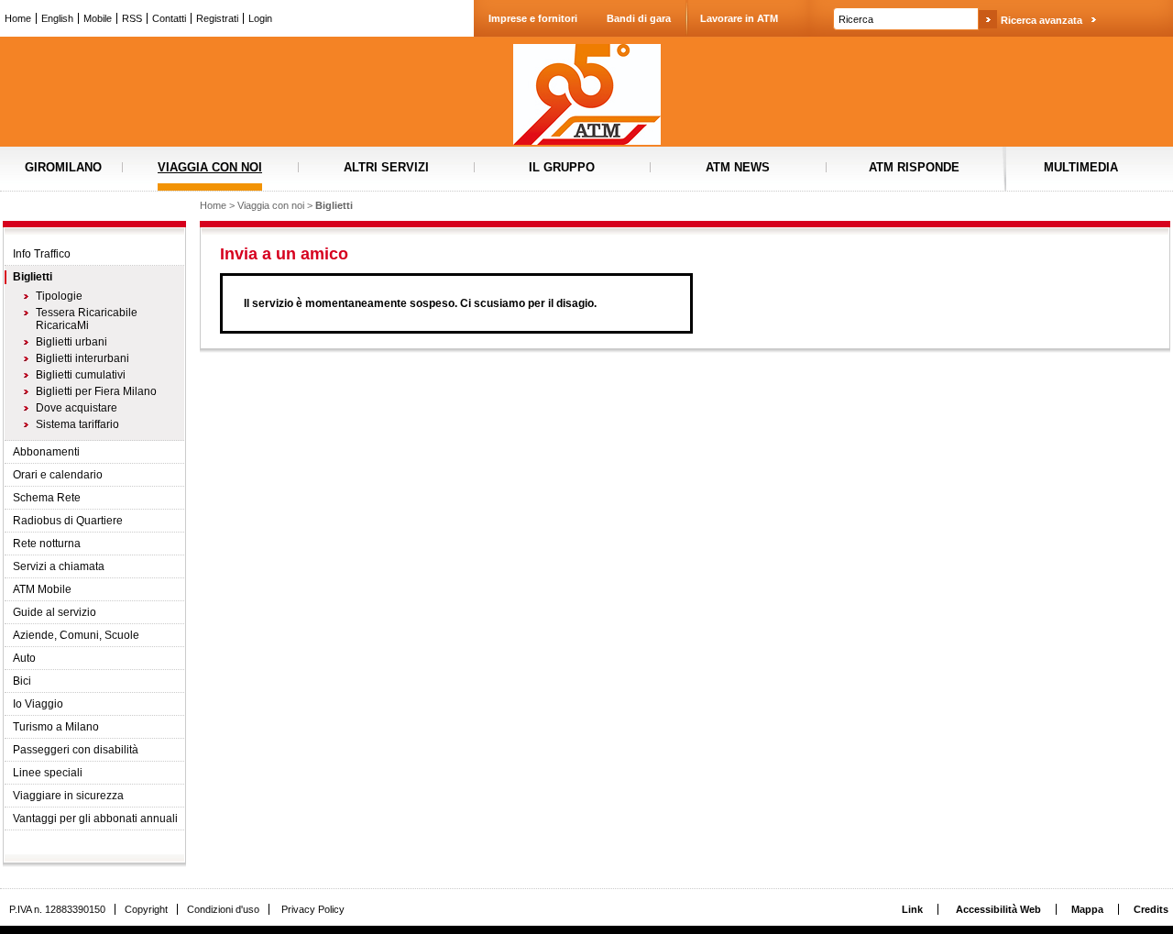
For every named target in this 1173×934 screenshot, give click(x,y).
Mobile (97, 18)
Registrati (217, 18)
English (57, 18)
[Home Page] (586, 94)
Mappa (1087, 909)
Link (912, 909)
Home (18, 18)
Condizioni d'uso (223, 909)
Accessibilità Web (998, 909)
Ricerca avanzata (1041, 20)
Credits (1151, 909)
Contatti (169, 18)
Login (260, 18)
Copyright (146, 909)
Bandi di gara (639, 18)
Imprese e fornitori (532, 18)
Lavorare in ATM (739, 18)
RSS (132, 18)
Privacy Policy (313, 909)
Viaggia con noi (270, 205)
